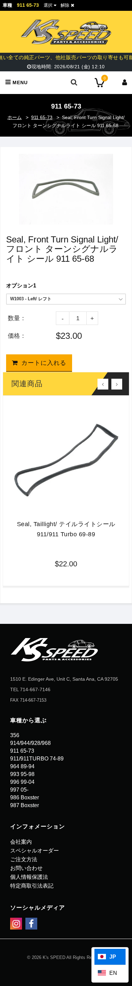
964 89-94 (22, 766)
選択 (48, 5)
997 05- (19, 790)
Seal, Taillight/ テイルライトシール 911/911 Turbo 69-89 (66, 529)
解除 (66, 5)
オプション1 (21, 285)
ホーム (14, 117)
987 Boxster (24, 805)
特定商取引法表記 (31, 886)
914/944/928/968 (30, 743)
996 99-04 (22, 782)
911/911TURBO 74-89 (37, 758)
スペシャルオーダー (34, 850)
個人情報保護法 (29, 877)
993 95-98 (22, 774)
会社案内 (21, 842)
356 (14, 735)
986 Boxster (24, 797)
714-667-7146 (35, 689)
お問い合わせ (26, 868)
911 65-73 (41, 117)
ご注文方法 (23, 859)
